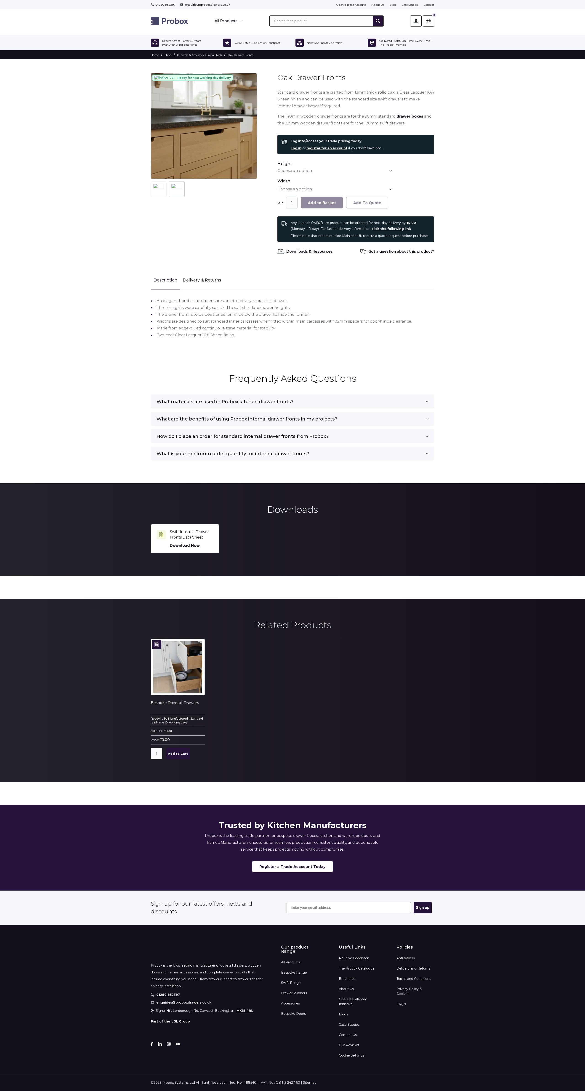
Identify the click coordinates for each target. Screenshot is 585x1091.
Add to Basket (322, 203)
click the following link (391, 229)
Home (155, 55)
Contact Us (348, 1035)
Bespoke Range (294, 972)
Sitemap (309, 1082)
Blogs (343, 1014)
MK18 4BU (245, 1011)
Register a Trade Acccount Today (292, 867)
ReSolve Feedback (354, 958)
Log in (296, 148)
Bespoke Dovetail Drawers (175, 703)
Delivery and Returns (413, 968)
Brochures (347, 979)
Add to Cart (178, 753)
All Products (290, 962)
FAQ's (401, 1004)
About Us (378, 4)
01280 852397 (166, 4)
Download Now (185, 545)
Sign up (422, 908)
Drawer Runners (294, 993)
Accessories (290, 1003)
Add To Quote (367, 203)
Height (284, 164)
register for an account (326, 148)
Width (283, 181)
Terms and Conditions (413, 979)
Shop (168, 55)
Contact (428, 4)
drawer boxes (409, 116)
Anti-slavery (405, 958)
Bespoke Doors (293, 1014)
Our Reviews (349, 1045)
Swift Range (291, 983)
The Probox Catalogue (357, 968)
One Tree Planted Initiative (353, 1001)
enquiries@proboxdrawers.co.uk (207, 4)
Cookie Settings (351, 1055)
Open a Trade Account (351, 4)
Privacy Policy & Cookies (409, 991)
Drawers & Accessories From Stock (199, 55)
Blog (393, 4)
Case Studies (410, 4)
